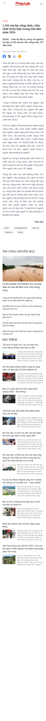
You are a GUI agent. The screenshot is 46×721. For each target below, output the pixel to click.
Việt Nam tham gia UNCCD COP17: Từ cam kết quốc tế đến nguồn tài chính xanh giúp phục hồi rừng (23, 548)
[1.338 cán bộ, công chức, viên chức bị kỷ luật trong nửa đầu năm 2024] (23, 4)
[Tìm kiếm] (41, 4)
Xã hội (5, 21)
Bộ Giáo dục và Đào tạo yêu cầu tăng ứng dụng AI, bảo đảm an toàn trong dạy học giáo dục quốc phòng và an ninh (22, 457)
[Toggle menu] (4, 3)
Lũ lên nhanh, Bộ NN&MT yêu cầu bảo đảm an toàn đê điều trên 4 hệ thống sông (22, 287)
